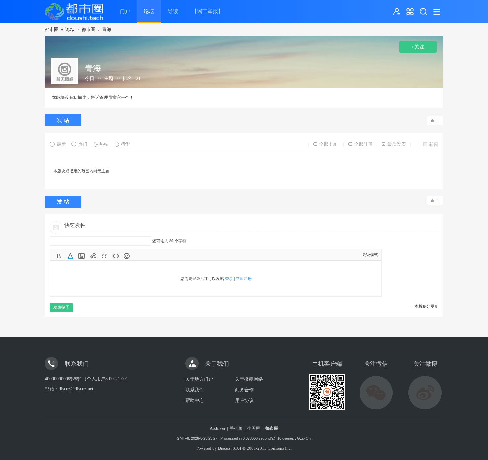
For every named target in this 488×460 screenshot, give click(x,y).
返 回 (435, 120)
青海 (106, 29)
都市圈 (52, 29)
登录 (229, 278)
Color (70, 256)
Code (116, 256)
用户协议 (244, 400)
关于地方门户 (199, 379)
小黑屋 (253, 428)
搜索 (423, 11)
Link (93, 256)
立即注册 (244, 278)
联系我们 (194, 389)
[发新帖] (64, 120)
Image (82, 256)
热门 (82, 144)
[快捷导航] (410, 11)
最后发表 (396, 144)
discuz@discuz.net (76, 388)
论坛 (149, 11)
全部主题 (328, 144)
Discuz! (225, 448)
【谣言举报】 (207, 11)
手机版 (236, 428)
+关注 (418, 46)
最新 (61, 144)
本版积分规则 (426, 306)
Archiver (217, 428)
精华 (125, 144)
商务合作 (244, 389)
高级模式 (370, 254)
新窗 (433, 144)
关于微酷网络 (249, 379)
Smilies (127, 256)
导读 (173, 11)
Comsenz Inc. (280, 448)
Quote (104, 256)
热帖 (104, 144)
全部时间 (363, 144)
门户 (125, 11)
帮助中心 (194, 400)
